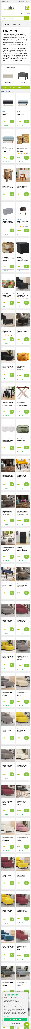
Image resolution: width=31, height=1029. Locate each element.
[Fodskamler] (8, 76)
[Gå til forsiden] (3, 24)
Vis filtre (4, 87)
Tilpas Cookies (15, 1023)
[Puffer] (23, 76)
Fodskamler (8, 82)
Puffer (23, 82)
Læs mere (6, 1016)
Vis (12, 121)
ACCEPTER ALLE (15, 1019)
